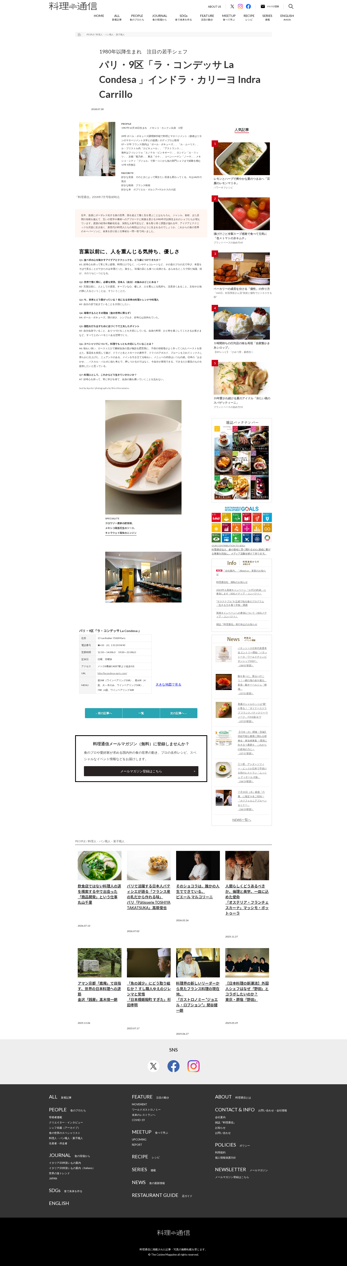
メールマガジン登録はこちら (141, 771)
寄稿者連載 (55, 1117)
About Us (214, 6)
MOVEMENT (139, 1104)
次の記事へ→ (178, 713)
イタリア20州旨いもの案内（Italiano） (72, 1168)
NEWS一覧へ (241, 819)
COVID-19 (138, 1120)
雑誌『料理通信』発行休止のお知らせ (236, 624)
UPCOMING (139, 1139)
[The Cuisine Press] (73, 6)
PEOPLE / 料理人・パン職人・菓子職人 (106, 34)
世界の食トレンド (59, 1173)
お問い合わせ (223, 1132)
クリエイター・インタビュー (66, 1122)
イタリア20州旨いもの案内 (65, 1162)
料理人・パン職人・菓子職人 (66, 1138)
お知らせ (220, 1127)
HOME (99, 15)
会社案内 (220, 1117)
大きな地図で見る (168, 684)
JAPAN (53, 1178)
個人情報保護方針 (225, 1157)
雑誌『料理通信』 (225, 1122)
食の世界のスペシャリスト (64, 1132)
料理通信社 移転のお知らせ (232, 582)
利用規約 (220, 1152)
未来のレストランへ (143, 1114)
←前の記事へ (103, 713)
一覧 (141, 713)
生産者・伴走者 (58, 1143)
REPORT (137, 1144)
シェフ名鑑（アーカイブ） (64, 1127)
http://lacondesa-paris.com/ (112, 673)
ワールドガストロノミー (146, 1109)
